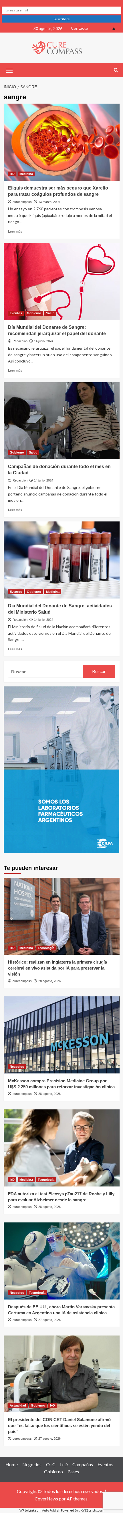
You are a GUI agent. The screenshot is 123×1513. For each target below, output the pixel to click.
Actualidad (18, 1405)
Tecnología (46, 948)
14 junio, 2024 (43, 341)
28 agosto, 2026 (49, 981)
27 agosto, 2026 (49, 1319)
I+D (12, 174)
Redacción (20, 341)
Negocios (17, 1066)
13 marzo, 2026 (49, 202)
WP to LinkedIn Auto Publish (39, 1510)
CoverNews (46, 1498)
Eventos (16, 313)
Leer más (15, 231)
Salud (50, 313)
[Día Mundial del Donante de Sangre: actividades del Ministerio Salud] (62, 560)
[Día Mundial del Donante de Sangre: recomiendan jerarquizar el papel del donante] (62, 281)
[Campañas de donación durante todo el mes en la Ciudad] (62, 420)
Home (11, 1464)
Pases (73, 1471)
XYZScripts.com (92, 1510)
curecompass (22, 202)
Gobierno (34, 313)
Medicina (26, 174)
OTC (50, 1464)
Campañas (82, 1464)
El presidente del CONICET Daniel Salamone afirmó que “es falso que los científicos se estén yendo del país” (59, 1425)
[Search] (116, 70)
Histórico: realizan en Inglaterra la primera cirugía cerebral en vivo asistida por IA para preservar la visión (57, 968)
